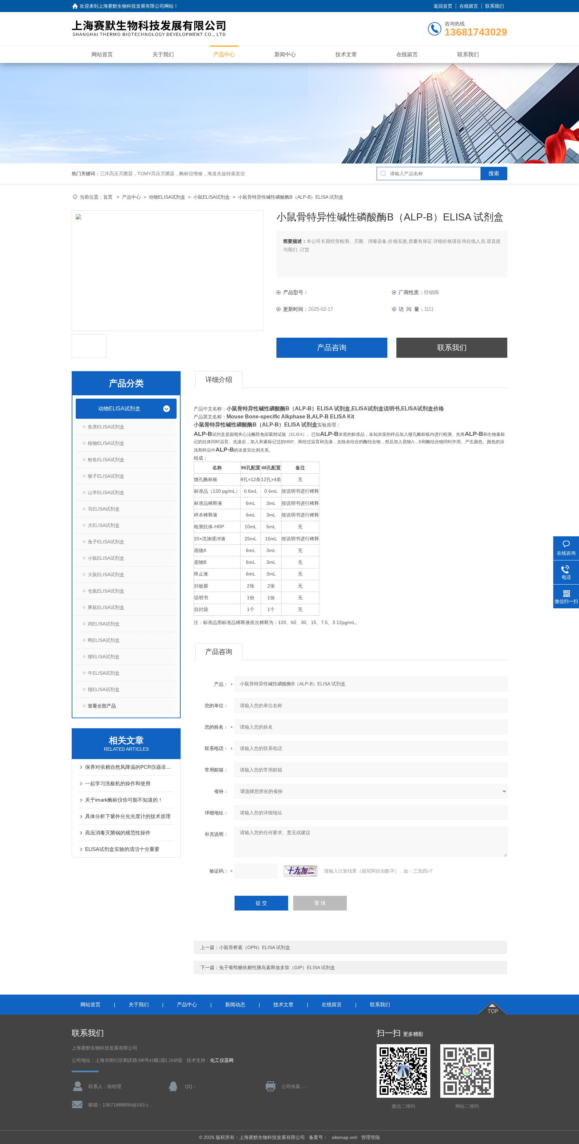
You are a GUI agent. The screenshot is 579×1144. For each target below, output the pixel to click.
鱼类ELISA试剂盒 (106, 426)
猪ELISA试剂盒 (104, 656)
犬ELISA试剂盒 (104, 525)
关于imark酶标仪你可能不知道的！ (124, 800)
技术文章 (346, 54)
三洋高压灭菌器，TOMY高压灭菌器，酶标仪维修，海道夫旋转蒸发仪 (172, 173)
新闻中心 (285, 54)
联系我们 (494, 6)
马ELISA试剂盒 (104, 509)
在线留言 (468, 6)
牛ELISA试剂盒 (104, 673)
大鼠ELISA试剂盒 (106, 574)
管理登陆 (370, 1137)
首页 (108, 197)
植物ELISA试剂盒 (106, 443)
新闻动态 (235, 1004)
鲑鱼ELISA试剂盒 (106, 459)
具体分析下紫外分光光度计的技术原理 (128, 816)
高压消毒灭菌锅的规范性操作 (117, 832)
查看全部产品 (102, 706)
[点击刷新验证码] (300, 871)
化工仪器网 (222, 1060)
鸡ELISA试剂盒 (104, 623)
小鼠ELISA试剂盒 (211, 197)
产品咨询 (331, 347)
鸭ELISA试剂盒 (104, 640)
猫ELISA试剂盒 (104, 689)
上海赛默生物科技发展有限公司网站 (136, 6)
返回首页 (443, 6)
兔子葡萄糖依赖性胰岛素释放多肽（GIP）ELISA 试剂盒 (277, 967)
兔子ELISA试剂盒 (106, 541)
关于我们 (163, 54)
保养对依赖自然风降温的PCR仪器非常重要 (129, 767)
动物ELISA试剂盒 (167, 197)
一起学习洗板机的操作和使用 (117, 783)
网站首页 (102, 54)
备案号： (318, 1137)
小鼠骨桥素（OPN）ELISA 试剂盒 (254, 947)
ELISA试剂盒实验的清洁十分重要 (122, 849)
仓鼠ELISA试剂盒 (106, 591)
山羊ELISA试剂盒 (106, 492)
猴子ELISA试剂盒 (106, 476)
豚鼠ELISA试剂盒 (106, 607)
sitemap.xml (344, 1137)
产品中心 (224, 54)
